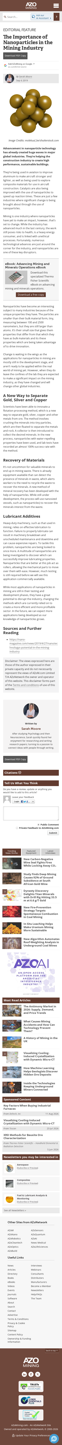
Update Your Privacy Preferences (32, 1435)
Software (12, 1298)
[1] (11, 863)
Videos (11, 1286)
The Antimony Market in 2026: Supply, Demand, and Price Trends (40, 1010)
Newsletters (37, 1290)
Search (11, 1306)
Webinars (36, 1269)
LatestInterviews (50, 852)
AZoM (11, 1230)
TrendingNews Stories (12, 852)
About (11, 1302)
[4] (11, 911)
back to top (51, 1350)
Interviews (36, 1265)
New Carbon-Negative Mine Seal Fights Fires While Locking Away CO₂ (40, 862)
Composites (23, 1179)
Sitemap (12, 1330)
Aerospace (22, 1164)
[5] (11, 928)
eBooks (11, 1282)
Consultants (37, 1273)
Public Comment (50, 824)
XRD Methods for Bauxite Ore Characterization (23, 1136)
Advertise (13, 1314)
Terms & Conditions (18, 1319)
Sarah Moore (31, 729)
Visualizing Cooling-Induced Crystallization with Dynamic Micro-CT (39, 1056)
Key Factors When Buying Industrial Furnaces (27, 1107)
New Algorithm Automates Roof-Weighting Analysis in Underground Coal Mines (41, 942)
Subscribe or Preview (27, 1167)
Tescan (12, 1128)
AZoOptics (13, 1246)
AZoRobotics (14, 1238)
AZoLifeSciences (39, 1246)
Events (11, 1290)
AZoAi (34, 1238)
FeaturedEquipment (31, 852)
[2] (11, 878)
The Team (36, 1298)
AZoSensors (37, 1230)
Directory (12, 1273)
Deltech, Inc (15, 1113)
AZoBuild (12, 1250)
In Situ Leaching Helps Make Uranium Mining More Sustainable (38, 927)
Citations (11, 773)
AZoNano (12, 1234)
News (11, 1265)
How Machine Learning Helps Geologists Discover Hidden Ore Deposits (41, 1071)
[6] (11, 943)
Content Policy (15, 1334)
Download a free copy (31, 294)
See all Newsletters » (15, 1210)
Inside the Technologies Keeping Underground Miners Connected (39, 1086)
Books (11, 1277)
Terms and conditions (26, 685)
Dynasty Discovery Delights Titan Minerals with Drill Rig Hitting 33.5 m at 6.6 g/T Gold (40, 895)
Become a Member (41, 1286)
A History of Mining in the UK (41, 1039)
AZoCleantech (15, 1242)
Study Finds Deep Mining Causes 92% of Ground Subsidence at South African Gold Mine (40, 879)
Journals (12, 1294)
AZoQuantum (38, 1234)
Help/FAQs (36, 1294)
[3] (11, 894)
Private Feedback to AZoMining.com (39, 827)
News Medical (38, 1242)
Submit (53, 832)
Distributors (37, 1277)
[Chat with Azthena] (54, 1438)
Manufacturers (39, 1282)
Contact (12, 1310)
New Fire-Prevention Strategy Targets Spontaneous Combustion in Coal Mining (41, 912)
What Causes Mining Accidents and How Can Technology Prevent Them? (39, 1026)
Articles (12, 1269)
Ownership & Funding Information (19, 1340)
